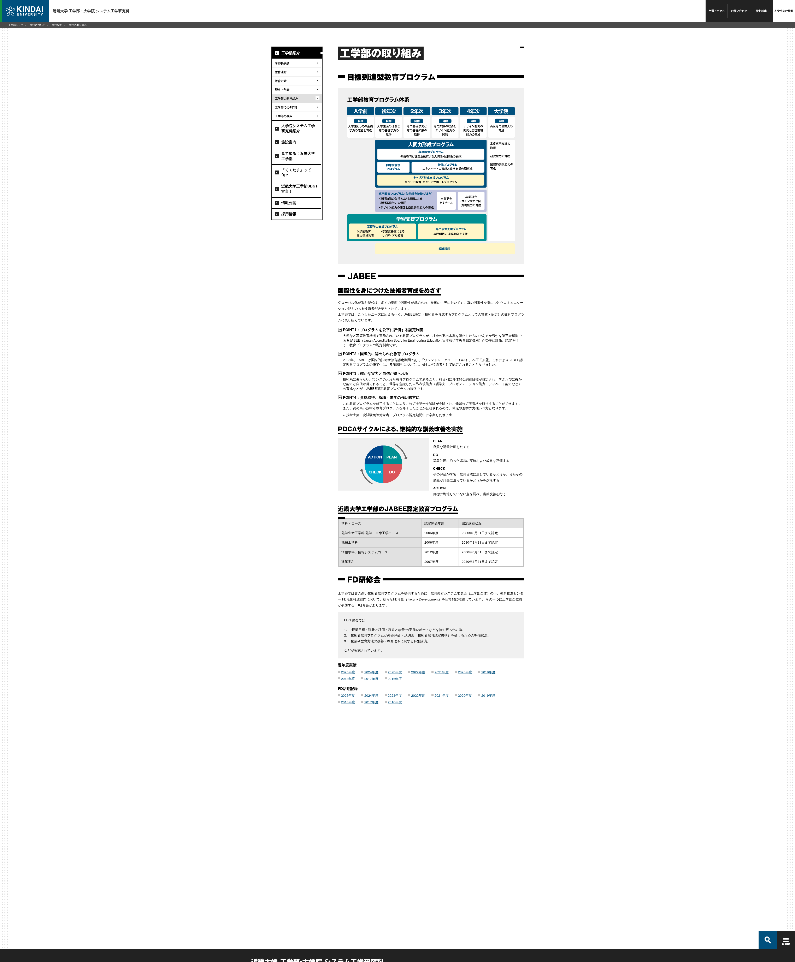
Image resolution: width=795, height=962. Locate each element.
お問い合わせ (739, 11)
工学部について (36, 24)
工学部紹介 (56, 24)
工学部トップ (15, 24)
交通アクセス (717, 11)
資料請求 (761, 11)
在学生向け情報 (784, 11)
